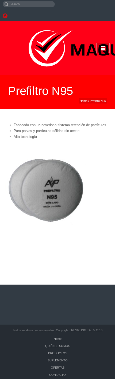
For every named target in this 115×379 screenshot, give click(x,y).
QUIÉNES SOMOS (57, 346)
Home (83, 100)
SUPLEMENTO (58, 360)
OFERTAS (57, 367)
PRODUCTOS (57, 353)
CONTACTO (57, 374)
